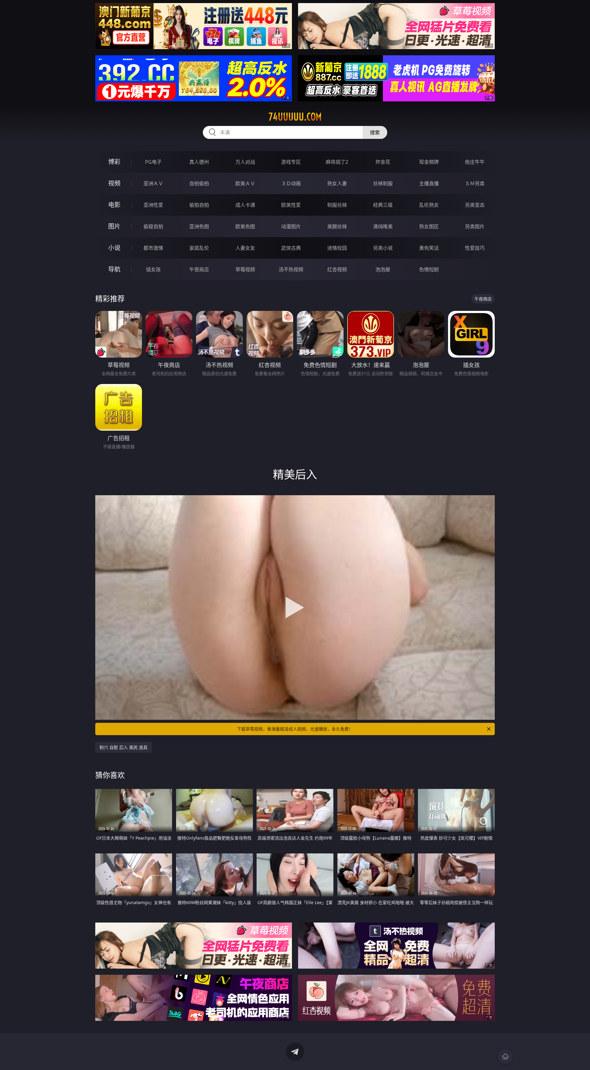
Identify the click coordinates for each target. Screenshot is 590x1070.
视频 (114, 183)
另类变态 (475, 205)
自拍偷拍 (199, 183)
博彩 (114, 162)
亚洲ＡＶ (153, 183)
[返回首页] (505, 1056)
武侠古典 (291, 248)
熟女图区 (429, 226)
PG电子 (153, 162)
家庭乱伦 (199, 248)
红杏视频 (337, 269)
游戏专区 (291, 162)
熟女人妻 (337, 183)
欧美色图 (245, 226)
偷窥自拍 (153, 226)
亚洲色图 (199, 226)
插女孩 (153, 269)
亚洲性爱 (153, 205)
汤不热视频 (291, 269)
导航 (114, 269)
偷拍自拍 (199, 205)
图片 (114, 226)
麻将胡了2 (337, 162)
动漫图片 (291, 226)
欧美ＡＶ (245, 183)
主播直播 (429, 183)
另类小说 (383, 248)
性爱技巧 (475, 248)
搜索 (375, 132)
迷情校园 (337, 248)
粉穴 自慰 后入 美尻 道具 (124, 747)
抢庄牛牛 (475, 162)
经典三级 (383, 205)
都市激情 (153, 248)
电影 (114, 205)
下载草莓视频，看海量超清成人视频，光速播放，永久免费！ (295, 729)
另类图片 (475, 226)
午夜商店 (199, 269)
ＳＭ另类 (475, 183)
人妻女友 (245, 248)
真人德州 (199, 162)
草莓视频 (245, 269)
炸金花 (383, 162)
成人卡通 (245, 205)
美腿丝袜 (337, 226)
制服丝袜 (337, 205)
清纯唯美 (383, 226)
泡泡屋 (383, 269)
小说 (114, 248)
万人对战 (245, 162)
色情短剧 (429, 269)
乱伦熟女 (429, 205)
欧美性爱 (291, 205)
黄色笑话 (429, 248)
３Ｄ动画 (291, 183)
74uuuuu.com (295, 117)
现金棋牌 (429, 162)
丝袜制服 (383, 183)
